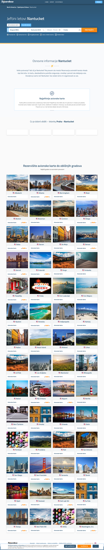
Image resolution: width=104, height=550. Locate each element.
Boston (18, 219)
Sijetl (18, 501)
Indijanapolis (64, 322)
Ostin (88, 424)
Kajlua (18, 347)
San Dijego (18, 475)
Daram (41, 244)
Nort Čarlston (18, 424)
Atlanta (41, 193)
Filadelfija (18, 296)
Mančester (65, 373)
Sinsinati (41, 501)
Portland (18, 450)
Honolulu (41, 322)
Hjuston (18, 322)
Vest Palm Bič (41, 527)
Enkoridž (41, 270)
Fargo (65, 270)
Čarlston (65, 219)
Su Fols (87, 501)
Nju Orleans (41, 399)
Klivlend (64, 347)
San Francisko (41, 475)
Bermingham (64, 193)
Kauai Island (41, 347)
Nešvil (18, 399)
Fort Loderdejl (64, 296)
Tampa (18, 527)
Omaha (41, 424)
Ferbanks (87, 270)
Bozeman (41, 219)
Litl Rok (18, 373)
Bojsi (88, 193)
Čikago (87, 219)
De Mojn (65, 244)
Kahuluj (87, 322)
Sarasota (64, 475)
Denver (87, 244)
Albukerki (18, 193)
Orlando (65, 424)
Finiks (41, 296)
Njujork (64, 399)
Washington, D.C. (88, 527)
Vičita (65, 527)
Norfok (87, 399)
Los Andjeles (41, 373)
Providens (41, 450)
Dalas (18, 244)
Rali (64, 450)
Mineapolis (88, 373)
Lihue (88, 347)
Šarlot (88, 475)
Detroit (18, 270)
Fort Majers (87, 296)
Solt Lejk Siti (64, 501)
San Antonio (87, 450)
